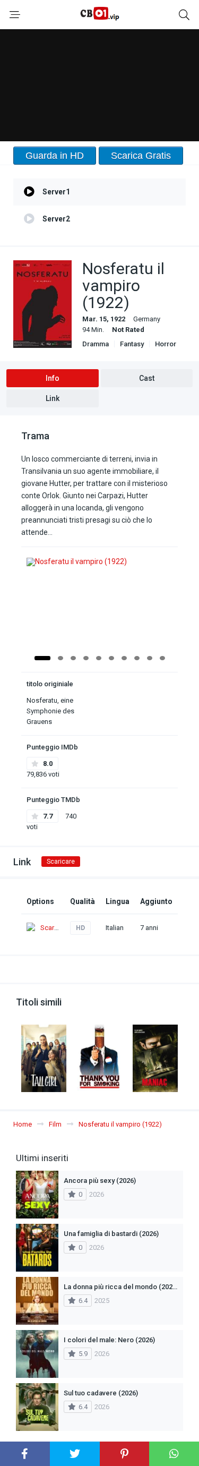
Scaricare (61, 861)
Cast (146, 378)
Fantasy (132, 343)
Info (52, 378)
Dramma (95, 343)
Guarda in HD (54, 155)
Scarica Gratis (141, 155)
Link (52, 398)
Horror (165, 343)
